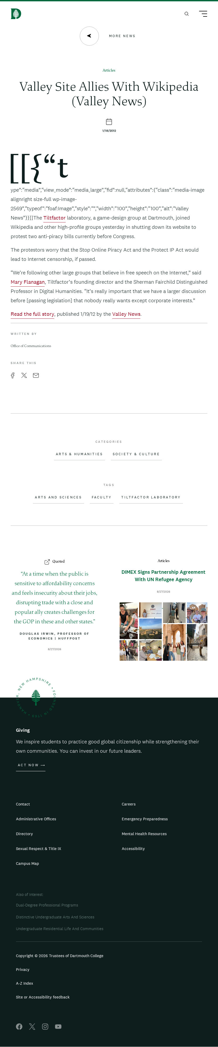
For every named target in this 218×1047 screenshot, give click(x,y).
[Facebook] (19, 1028)
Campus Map (27, 863)
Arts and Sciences (58, 497)
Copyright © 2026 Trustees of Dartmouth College (59, 955)
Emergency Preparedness (145, 818)
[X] (32, 1028)
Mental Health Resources (144, 833)
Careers (129, 804)
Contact (23, 804)
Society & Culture (136, 454)
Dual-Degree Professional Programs (47, 905)
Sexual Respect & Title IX (38, 848)
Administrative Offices (36, 818)
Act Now (28, 765)
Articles (109, 71)
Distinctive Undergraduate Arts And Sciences (55, 916)
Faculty (102, 497)
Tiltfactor (54, 217)
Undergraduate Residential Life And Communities (59, 928)
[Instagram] (45, 1028)
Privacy (23, 969)
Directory (24, 833)
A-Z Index (24, 983)
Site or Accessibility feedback (43, 997)
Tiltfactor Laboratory (151, 497)
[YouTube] (58, 1028)
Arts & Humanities (79, 454)
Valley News (126, 313)
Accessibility (133, 848)
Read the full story (32, 313)
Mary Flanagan (28, 281)
